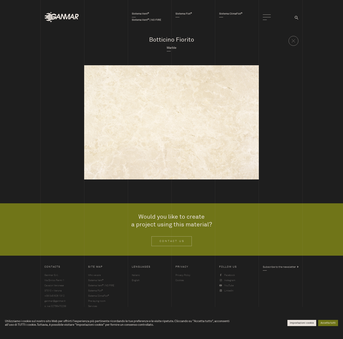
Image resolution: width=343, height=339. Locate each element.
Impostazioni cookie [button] (302, 322)
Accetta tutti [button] (328, 322)
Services (92, 306)
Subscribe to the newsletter (279, 267)
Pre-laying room (97, 301)
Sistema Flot (95, 290)
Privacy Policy (182, 275)
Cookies (179, 280)
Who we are (94, 275)
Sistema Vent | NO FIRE (101, 285)
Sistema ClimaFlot (98, 295)
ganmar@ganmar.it (54, 301)
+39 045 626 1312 (54, 295)
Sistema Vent (95, 280)
